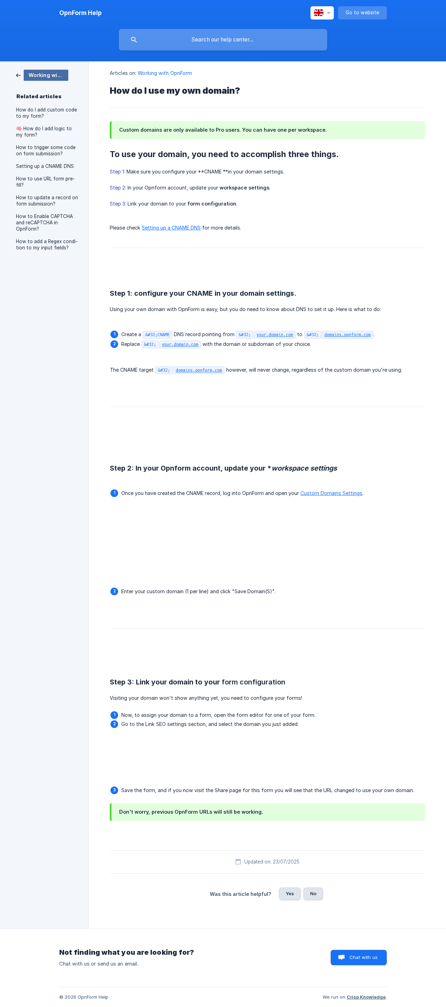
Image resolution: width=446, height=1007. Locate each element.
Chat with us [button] (363, 957)
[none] (80, 13)
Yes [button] (290, 893)
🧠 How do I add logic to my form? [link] (44, 132)
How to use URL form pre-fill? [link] (45, 182)
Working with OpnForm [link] (165, 73)
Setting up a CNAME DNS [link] (45, 166)
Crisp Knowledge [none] (366, 997)
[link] (42, 74)
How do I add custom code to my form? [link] (46, 113)
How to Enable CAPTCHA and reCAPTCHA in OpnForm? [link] (44, 223)
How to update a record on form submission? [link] (47, 201)
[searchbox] (223, 40)
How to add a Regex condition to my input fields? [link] (47, 244)
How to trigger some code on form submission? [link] (46, 150)
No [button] (313, 893)
